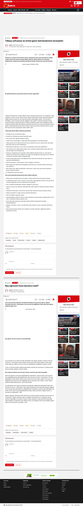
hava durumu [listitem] (24, 432)
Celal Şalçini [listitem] (16, 432)
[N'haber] (9, 5)
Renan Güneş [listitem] (21, 240)
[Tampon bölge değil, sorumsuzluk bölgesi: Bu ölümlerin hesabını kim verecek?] (68, 76)
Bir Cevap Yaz (10, 246)
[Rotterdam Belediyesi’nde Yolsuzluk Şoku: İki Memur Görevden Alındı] (63, 94)
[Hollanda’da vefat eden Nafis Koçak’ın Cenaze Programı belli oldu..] (68, 107)
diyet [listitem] (14, 240)
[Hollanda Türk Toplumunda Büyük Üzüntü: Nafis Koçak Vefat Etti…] (74, 119)
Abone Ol (62, 65)
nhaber (11, 45)
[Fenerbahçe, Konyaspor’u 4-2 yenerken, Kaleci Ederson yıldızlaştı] (74, 94)
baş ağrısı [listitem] (8, 432)
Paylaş (78, 505)
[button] (75, 5)
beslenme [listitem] (8, 240)
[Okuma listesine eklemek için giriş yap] (53, 54)
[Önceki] (13, 13)
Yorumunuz (12, 251)
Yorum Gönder (9, 272)
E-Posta (33, 263)
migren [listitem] (31, 432)
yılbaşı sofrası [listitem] (41, 240)
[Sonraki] (15, 13)
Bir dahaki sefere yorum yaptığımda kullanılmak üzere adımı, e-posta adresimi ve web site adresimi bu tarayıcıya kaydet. (30, 269)
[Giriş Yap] (78, 5)
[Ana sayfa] (4, 10)
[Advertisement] (41, 26)
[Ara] (71, 5)
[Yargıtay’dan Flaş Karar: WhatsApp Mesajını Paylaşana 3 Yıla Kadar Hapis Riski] (74, 86)
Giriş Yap (18, 272)
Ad (6, 263)
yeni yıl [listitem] (28, 240)
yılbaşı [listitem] (34, 240)
